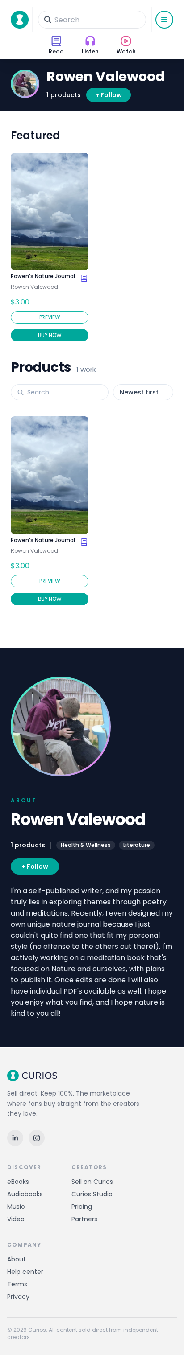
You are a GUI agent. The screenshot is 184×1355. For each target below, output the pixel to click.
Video (16, 1219)
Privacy (18, 1296)
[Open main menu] (164, 20)
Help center (25, 1271)
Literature (136, 845)
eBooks (18, 1181)
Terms (17, 1284)
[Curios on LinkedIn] (15, 1138)
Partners (84, 1219)
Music (16, 1206)
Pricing (81, 1206)
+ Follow (108, 94)
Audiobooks (25, 1194)
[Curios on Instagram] (37, 1138)
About (16, 1259)
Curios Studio (92, 1194)
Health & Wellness (86, 845)
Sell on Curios (92, 1181)
